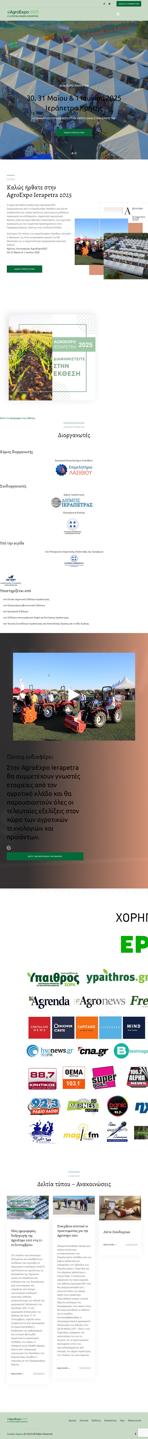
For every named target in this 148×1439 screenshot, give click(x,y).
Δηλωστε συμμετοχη (129, 4)
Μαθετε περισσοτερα (24, 269)
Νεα (122, 1420)
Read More (17, 1374)
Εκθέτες (96, 1420)
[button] (72, 153)
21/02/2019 (131, 1244)
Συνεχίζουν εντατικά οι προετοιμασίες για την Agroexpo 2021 (72, 1231)
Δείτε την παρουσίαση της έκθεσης (45, 856)
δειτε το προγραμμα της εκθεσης (17, 418)
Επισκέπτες (110, 1420)
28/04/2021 (39, 1373)
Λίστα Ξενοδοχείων (116, 1232)
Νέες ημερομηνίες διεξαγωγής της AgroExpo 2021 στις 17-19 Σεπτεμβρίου (27, 1238)
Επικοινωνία (134, 1420)
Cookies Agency (15, 1434)
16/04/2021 (85, 1368)
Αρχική (72, 1420)
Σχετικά (84, 1420)
